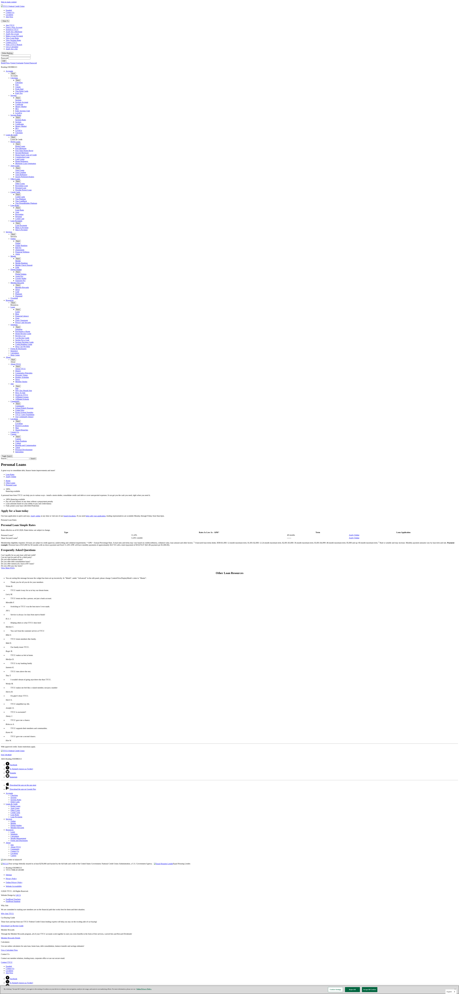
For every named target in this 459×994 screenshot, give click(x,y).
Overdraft (14, 298)
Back (13, 73)
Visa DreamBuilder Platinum (26, 203)
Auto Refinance (21, 175)
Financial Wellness (22, 252)
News (17, 379)
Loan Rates (15, 205)
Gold (17, 292)
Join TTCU (10, 25)
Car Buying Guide (22, 338)
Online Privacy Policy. (144, 989)
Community (15, 401)
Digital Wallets (16, 269)
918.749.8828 (6, 755)
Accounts (9, 71)
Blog (17, 314)
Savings (13, 95)
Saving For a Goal (22, 340)
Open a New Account (14, 27)
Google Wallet (20, 278)
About (8, 357)
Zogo (17, 318)
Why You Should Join (23, 391)
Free (17, 85)
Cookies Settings (335, 989)
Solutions (14, 325)
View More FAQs (8, 568)
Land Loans (19, 159)
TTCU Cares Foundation (24, 415)
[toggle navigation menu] (2, 4)
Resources (10, 300)
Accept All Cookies (369, 989)
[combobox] (451, 991)
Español (9, 10)
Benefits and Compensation (25, 445)
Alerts (17, 254)
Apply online (35, 516)
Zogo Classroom (21, 320)
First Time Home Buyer (24, 151)
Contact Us (10, 12)
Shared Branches (21, 430)
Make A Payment (21, 228)
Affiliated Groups (22, 397)
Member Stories (21, 382)
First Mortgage (20, 148)
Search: (4, 458)
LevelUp (18, 113)
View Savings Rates (13, 40)
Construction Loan (22, 157)
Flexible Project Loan (23, 190)
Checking (14, 78)
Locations (9, 15)
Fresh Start (19, 89)
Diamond (18, 296)
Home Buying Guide (23, 334)
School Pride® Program (24, 408)
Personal (18, 216)
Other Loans (15, 179)
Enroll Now (5, 63)
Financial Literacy (22, 316)
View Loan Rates (12, 38)
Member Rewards (17, 283)
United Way (19, 410)
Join (12, 384)
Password (4, 58)
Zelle (17, 267)
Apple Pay (19, 276)
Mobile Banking (21, 263)
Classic (18, 87)
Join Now (9, 17)
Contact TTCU (11, 42)
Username (5, 56)
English (449, 992)
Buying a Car (20, 336)
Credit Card (19, 219)
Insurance (14, 351)
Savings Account (21, 102)
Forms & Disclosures (18, 349)
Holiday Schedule (22, 377)
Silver (17, 290)
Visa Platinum (20, 199)
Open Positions (21, 441)
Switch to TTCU (12, 30)
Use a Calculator (12, 47)
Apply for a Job (12, 49)
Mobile (13, 256)
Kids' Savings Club (22, 111)
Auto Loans (15, 166)
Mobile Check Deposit (23, 265)
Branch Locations (22, 426)
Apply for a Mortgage (14, 32)
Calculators (15, 353)
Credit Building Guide (23, 344)
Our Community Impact (24, 417)
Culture (18, 443)
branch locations (69, 516)
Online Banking (21, 246)
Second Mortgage (22, 153)
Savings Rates (16, 115)
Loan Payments (16, 221)
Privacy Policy (11, 879)
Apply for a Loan (12, 34)
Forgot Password (30, 63)
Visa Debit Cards (21, 91)
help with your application (96, 516)
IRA (17, 109)
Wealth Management (18, 838)
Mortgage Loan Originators (25, 163)
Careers (13, 434)
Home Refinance (21, 161)
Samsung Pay (20, 281)
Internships (19, 452)
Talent (17, 448)
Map (17, 428)
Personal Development (23, 450)
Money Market (21, 107)
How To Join (20, 393)
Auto (17, 212)
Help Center (15, 355)
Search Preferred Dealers (24, 177)
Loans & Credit (11, 135)
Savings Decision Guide (24, 342)
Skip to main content (8, 2)
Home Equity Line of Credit (26, 155)
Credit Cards (15, 192)
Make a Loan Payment (14, 36)
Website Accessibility (14, 886)
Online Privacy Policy (14, 882)
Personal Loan (20, 188)
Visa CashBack (21, 201)
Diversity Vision (21, 375)
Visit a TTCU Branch (14, 45)
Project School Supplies (24, 412)
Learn (13, 307)
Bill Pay (18, 248)
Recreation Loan (21, 186)
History (18, 371)
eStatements (19, 250)
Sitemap (9, 875)
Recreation (19, 214)
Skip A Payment (21, 230)
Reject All (352, 989)
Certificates (19, 124)
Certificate (19, 104)
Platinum (18, 294)
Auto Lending (20, 172)
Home (8, 481)
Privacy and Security (23, 323)
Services (9, 232)
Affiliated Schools (22, 399)
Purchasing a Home (22, 331)
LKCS (18, 895)
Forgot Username (17, 63)
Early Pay (19, 93)
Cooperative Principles (23, 373)
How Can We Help (22, 347)
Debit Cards (15, 802)
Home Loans (15, 142)
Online (13, 239)
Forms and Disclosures (19, 841)
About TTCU (16, 364)
